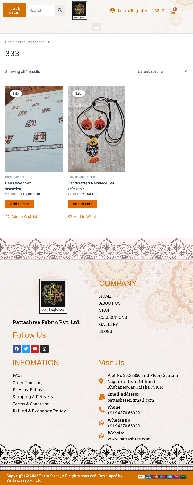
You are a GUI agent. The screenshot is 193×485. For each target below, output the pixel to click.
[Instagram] (44, 349)
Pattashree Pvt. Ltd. (24, 480)
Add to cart (19, 204)
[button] (14, 10)
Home (10, 42)
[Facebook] (17, 349)
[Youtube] (35, 349)
